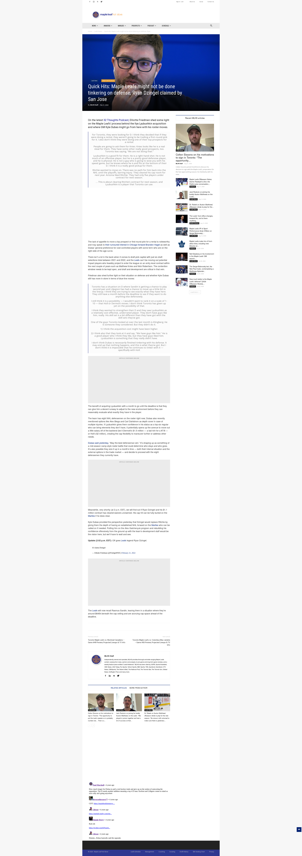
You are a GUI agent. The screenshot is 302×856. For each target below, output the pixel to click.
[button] (211, 26)
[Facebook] (90, 1)
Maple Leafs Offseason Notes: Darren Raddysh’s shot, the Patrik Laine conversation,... (200, 181)
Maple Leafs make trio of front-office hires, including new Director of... (200, 243)
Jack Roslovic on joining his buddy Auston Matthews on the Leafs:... (201, 194)
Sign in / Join (179, 1)
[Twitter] (101, 1)
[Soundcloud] (115, 675)
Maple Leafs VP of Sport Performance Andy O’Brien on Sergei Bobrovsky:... (200, 230)
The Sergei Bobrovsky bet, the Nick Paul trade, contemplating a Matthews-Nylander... (201, 268)
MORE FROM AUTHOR (138, 688)
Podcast (151, 26)
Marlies (121, 26)
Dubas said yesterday (98, 442)
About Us (192, 1)
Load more (194, 292)
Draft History (184, 852)
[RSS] (97, 1)
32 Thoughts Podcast (116, 120)
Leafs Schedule (136, 852)
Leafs (136, 259)
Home (90, 31)
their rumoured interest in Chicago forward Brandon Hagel (132, 244)
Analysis (107, 26)
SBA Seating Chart (199, 852)
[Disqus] (129, 810)
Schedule (165, 26)
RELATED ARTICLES (119, 688)
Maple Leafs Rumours (108, 80)
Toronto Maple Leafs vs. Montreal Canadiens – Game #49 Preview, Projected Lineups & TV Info (106, 641)
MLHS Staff (94, 105)
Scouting (172, 852)
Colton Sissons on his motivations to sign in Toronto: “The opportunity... (195, 157)
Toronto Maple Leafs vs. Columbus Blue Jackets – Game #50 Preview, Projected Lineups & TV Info (151, 642)
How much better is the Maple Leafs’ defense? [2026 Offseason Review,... (200, 281)
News (94, 26)
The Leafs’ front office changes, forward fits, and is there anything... (201, 218)
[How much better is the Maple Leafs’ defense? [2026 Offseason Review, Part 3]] (182, 282)
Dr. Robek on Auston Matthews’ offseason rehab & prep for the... (201, 205)
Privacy (211, 852)
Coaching (162, 852)
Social (201, 1)
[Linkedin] (111, 675)
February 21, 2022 (128, 553)
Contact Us (211, 1)
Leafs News (98, 31)
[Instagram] (93, 1)
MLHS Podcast (194, 223)
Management (149, 852)
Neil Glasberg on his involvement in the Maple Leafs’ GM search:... (201, 256)
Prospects (136, 26)
